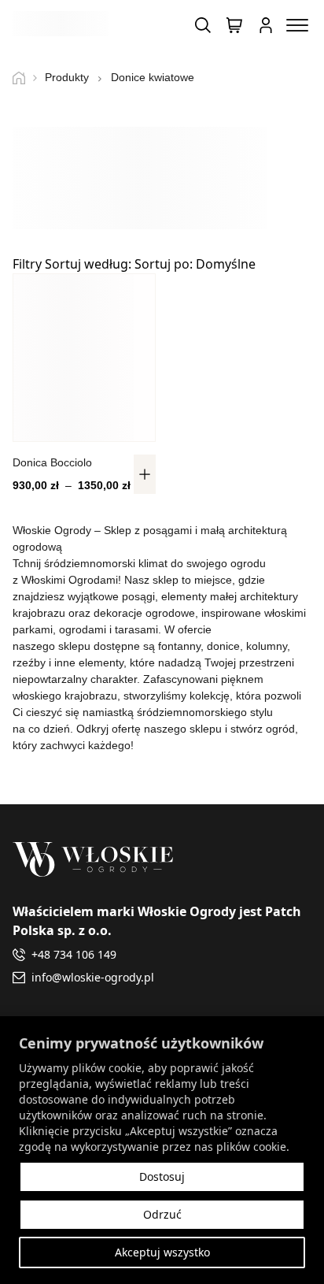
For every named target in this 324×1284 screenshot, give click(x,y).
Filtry (27, 264)
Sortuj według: (150, 264)
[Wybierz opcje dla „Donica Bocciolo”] (145, 474)
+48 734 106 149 (73, 954)
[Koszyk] (234, 25)
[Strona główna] (25, 78)
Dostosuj (162, 1176)
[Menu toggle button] (297, 25)
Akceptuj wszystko (162, 1252)
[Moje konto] (266, 25)
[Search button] (203, 25)
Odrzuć (162, 1214)
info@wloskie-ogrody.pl (92, 977)
